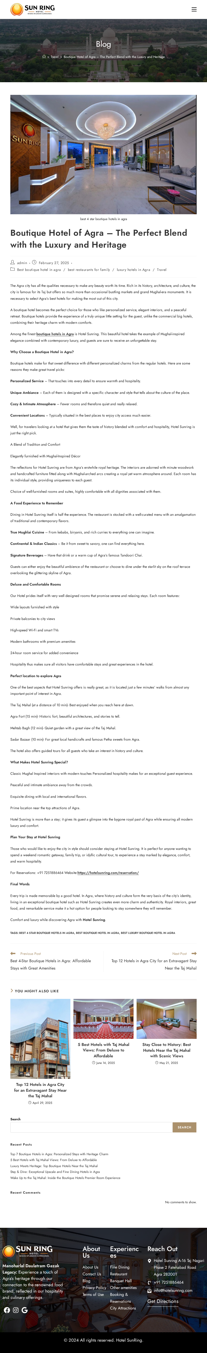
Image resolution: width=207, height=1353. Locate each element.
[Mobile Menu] (194, 9)
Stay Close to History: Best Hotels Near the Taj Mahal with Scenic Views (166, 1050)
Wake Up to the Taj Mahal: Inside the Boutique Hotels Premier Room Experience (65, 1177)
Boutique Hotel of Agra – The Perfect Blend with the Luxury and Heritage (114, 56)
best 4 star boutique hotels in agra (46, 933)
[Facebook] (7, 1310)
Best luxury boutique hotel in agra (148, 933)
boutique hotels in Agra (55, 333)
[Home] (44, 56)
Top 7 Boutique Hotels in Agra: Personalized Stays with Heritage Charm (59, 1154)
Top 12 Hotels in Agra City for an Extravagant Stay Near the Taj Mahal (40, 1090)
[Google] (24, 1310)
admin (22, 262)
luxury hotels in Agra (133, 269)
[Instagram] (15, 1310)
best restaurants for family (89, 269)
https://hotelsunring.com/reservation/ (108, 872)
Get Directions (162, 1301)
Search (15, 1119)
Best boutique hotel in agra (39, 269)
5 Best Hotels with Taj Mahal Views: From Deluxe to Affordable (103, 1050)
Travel (162, 269)
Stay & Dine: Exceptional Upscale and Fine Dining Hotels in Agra (55, 1171)
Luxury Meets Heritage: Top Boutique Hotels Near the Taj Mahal (54, 1166)
